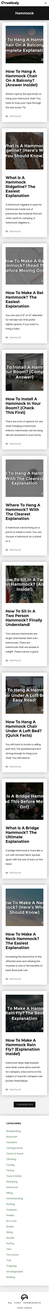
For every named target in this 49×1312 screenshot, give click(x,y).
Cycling (10, 1164)
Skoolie (10, 1237)
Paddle (10, 1215)
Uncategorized (14, 1271)
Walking (10, 1277)
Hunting (10, 1204)
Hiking (9, 1192)
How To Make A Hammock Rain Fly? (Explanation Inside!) (23, 1047)
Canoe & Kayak (14, 1153)
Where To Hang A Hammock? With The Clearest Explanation (23, 512)
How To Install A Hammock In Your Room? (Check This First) (23, 406)
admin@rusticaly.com (32, 1303)
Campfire (11, 1142)
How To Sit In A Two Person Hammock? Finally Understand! (24, 618)
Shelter (10, 1226)
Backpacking (13, 1131)
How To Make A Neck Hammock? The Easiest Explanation (22, 941)
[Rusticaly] (10, 3)
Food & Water (14, 1176)
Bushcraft (11, 1136)
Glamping (11, 1181)
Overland (11, 1209)
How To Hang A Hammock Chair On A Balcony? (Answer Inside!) (22, 78)
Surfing (10, 1243)
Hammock (15, 116)
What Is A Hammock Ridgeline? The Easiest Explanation (20, 186)
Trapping (11, 1265)
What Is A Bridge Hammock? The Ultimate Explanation (22, 835)
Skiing (9, 1232)
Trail (8, 1260)
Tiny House (12, 1254)
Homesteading (14, 1198)
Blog (10, 1303)
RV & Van (11, 1221)
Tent (8, 1249)
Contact (17, 1303)
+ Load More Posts (24, 1104)
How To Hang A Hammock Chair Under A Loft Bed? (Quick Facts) (24, 729)
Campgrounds (14, 1147)
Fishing (10, 1170)
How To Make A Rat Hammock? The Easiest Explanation (24, 299)
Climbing (11, 1159)
